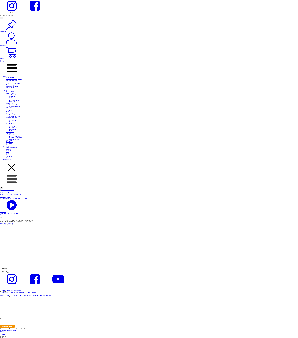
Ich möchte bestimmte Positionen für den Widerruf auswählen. (18, 319)
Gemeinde (11, 97)
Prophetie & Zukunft (14, 99)
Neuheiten (8, 112)
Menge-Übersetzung (11, 84)
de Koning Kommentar (15, 106)
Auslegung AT (12, 94)
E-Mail (27, 298)
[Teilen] (3, 336)
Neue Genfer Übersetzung (12, 86)
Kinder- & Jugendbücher (12, 117)
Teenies (11, 122)
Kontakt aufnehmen (5, 290)
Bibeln (4, 76)
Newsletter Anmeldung (15, 290)
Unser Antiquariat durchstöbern (18, 292)
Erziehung (11, 110)
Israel (10, 130)
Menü (2, 61)
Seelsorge (11, 134)
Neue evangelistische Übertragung (14, 83)
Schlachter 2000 (10, 81)
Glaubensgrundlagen (14, 114)
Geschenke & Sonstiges (9, 156)
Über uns (2, 292)
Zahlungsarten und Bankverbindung (15, 295)
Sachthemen (9, 124)
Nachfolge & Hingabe (14, 116)
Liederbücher (9, 142)
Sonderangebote (7, 159)
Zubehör (8, 89)
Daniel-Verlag (9, 103)
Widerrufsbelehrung (29, 295)
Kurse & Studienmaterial (15, 136)
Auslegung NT (13, 96)
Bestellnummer (6, 298)
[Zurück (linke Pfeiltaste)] (0, 337)
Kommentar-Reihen (14, 100)
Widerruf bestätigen (7, 326)
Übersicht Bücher (10, 92)
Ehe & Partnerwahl (14, 109)
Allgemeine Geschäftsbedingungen (42, 295)
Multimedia (6, 146)
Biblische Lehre (10, 93)
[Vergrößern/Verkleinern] (0, 336)
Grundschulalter (13, 120)
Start (1, 215)
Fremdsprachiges (10, 144)
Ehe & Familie (9, 107)
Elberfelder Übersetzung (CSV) (14, 79)
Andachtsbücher (10, 132)
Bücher (5, 90)
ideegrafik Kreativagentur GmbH (8, 330)
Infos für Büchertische (31, 292)
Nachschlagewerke (14, 139)
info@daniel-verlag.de (18, 12)
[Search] (1, 18)
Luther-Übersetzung (11, 87)
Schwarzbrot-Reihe (14, 104)
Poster (7, 157)
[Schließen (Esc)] (5, 336)
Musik (7, 152)
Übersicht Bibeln (10, 77)
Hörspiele (8, 150)
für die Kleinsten (13, 119)
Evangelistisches (10, 123)
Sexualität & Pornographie (15, 137)
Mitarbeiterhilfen (10, 133)
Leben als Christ (10, 113)
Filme (7, 153)
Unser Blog (7, 292)
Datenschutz (3, 334)
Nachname (30, 312)
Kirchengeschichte (13, 127)
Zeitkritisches (12, 129)
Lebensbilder (9, 140)
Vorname (4, 312)
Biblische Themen (13, 102)
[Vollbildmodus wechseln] (2, 336)
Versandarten (3, 295)
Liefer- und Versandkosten (6, 223)
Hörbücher (8, 149)
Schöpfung (12, 126)
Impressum (2, 331)
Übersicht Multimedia (11, 147)
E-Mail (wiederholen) (5, 305)
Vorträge (8, 154)
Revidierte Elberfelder (11, 80)
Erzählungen (9, 143)
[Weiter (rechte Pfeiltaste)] (2, 337)
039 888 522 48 (5, 12)
